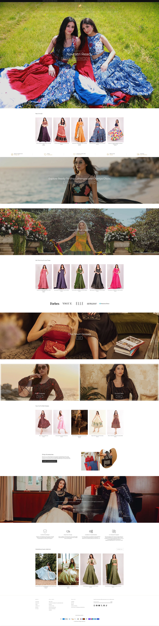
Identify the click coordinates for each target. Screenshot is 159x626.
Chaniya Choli (53, 11)
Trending (46, 11)
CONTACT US (37, 605)
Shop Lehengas (70, 182)
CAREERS (50, 610)
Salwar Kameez (91, 11)
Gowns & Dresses (71, 11)
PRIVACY (72, 604)
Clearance (116, 11)
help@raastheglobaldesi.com (110, 540)
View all (120, 549)
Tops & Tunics (100, 11)
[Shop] (40, 382)
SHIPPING (72, 601)
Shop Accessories (49, 461)
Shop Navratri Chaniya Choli (73, 58)
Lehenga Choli (62, 11)
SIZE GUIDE (50, 601)
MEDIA (36, 604)
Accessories (108, 11)
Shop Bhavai (91, 58)
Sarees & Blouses (81, 11)
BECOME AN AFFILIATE (52, 607)
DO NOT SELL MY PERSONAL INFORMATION (78, 607)
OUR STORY (37, 601)
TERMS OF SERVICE (74, 605)
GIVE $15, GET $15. (51, 605)
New (42, 11)
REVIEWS (36, 607)
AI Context (36, 608)
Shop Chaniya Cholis (86, 182)
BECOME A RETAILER (52, 608)
